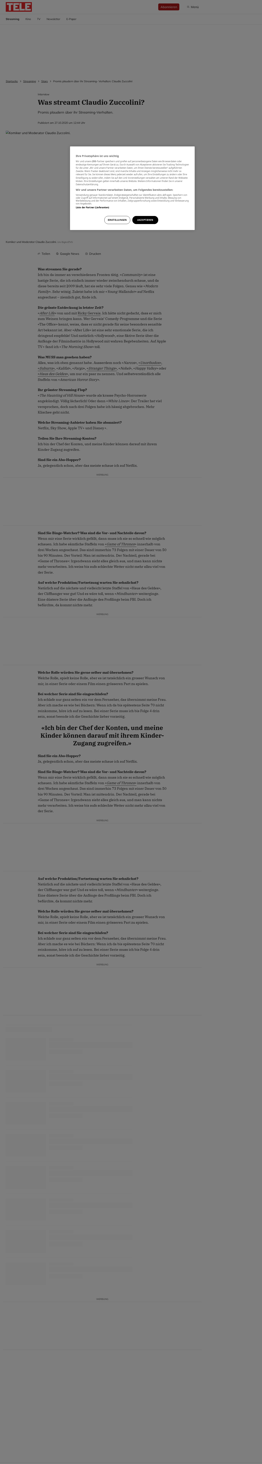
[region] (132, 188)
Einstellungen (117, 219)
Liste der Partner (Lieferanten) (92, 207)
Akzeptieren (145, 219)
